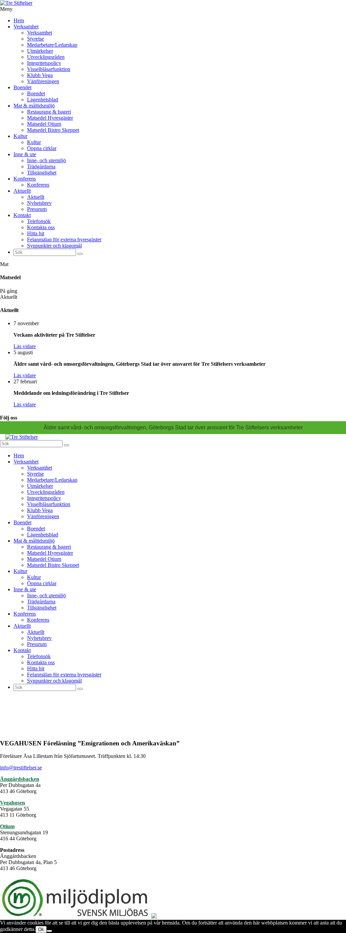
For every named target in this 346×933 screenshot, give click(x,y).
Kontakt (22, 215)
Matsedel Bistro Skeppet (53, 130)
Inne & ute (25, 154)
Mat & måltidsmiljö (34, 106)
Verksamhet (26, 26)
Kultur (20, 136)
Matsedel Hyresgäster (50, 118)
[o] (80, 254)
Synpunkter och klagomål (54, 245)
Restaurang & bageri (49, 112)
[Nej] (49, 931)
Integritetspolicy (44, 63)
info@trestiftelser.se (21, 767)
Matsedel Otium (44, 124)
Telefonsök (39, 221)
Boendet (22, 87)
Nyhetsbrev (39, 203)
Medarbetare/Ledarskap (52, 45)
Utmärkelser (40, 51)
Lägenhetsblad (42, 99)
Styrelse (35, 39)
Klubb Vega (40, 75)
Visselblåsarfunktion (48, 69)
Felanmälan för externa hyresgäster (64, 239)
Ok (41, 929)
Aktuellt (22, 191)
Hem (19, 20)
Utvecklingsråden (46, 57)
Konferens (25, 179)
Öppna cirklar (41, 148)
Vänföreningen (43, 81)
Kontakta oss (41, 227)
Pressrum (37, 209)
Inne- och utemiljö (46, 160)
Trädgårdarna (41, 166)
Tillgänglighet (41, 172)
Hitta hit (35, 233)
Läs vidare (25, 346)
